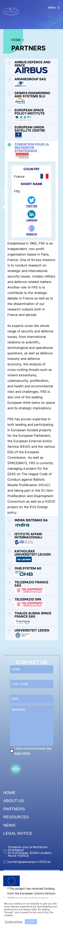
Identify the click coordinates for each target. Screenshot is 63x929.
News (9, 825)
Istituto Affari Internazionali (28, 535)
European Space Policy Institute (30, 112)
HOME (16, 40)
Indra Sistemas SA (31, 520)
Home (9, 792)
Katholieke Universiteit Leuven (33, 553)
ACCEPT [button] (31, 921)
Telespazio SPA (28, 599)
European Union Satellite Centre (30, 129)
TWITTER (31, 206)
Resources (16, 817)
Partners (14, 809)
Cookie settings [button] (13, 921)
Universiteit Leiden (32, 630)
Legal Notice (17, 833)
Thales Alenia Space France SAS (33, 615)
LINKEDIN (31, 220)
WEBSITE (31, 234)
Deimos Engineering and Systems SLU (32, 94)
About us (13, 800)
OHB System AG (28, 568)
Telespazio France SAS (31, 584)
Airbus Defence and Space (33, 64)
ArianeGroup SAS (30, 79)
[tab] (31, 67)
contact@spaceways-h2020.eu (29, 861)
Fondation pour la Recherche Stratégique (32, 148)
